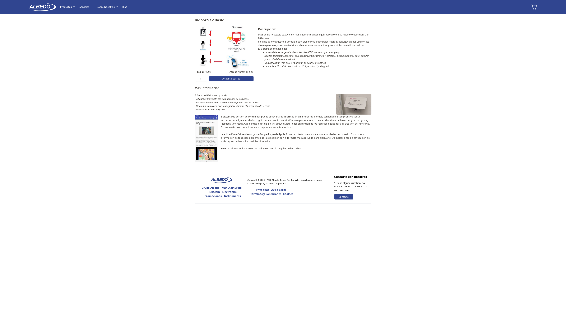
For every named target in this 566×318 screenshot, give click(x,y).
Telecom (214, 192)
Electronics (229, 192)
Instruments (232, 196)
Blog (124, 7)
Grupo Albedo (210, 187)
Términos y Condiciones (265, 194)
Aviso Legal (278, 190)
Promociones (213, 196)
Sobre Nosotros (106, 7)
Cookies (288, 194)
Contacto (344, 196)
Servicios (84, 7)
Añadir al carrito (231, 78)
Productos (66, 7)
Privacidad (262, 190)
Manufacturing (232, 187)
